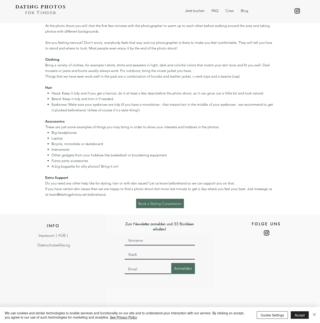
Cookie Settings (272, 315)
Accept (300, 315)
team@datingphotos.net (68, 194)
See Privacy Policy (123, 317)
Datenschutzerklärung (53, 245)
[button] (195, 11)
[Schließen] (314, 315)
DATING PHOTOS (40, 7)
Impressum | (48, 235)
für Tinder (40, 13)
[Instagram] (297, 10)
